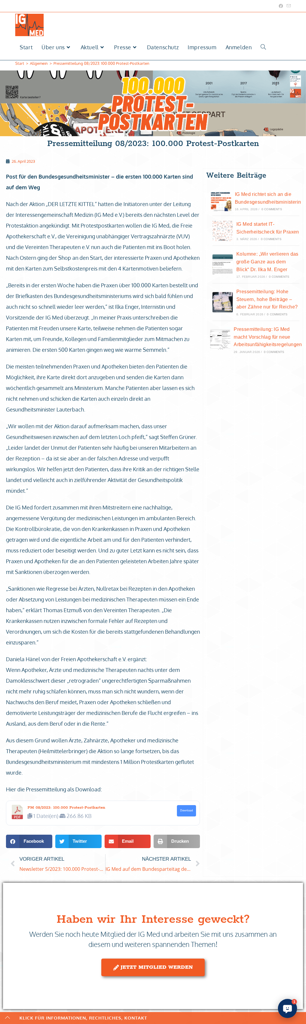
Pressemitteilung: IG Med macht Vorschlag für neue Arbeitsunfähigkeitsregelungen (268, 337)
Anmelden (239, 47)
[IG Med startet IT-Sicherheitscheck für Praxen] (222, 231)
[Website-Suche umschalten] (263, 47)
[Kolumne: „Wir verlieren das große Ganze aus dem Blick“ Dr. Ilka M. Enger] (222, 264)
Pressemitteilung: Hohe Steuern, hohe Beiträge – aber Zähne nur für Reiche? (267, 299)
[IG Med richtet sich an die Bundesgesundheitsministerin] (221, 201)
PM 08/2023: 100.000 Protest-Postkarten (66, 807)
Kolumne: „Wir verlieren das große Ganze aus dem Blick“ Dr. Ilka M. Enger (267, 261)
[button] (29, 841)
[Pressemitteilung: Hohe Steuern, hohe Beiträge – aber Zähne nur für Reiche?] (222, 302)
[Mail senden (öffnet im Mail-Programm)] (288, 6)
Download (186, 810)
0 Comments (271, 209)
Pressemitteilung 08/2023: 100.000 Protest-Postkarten (101, 63)
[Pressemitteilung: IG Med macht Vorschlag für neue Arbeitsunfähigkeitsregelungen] (220, 339)
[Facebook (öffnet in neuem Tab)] (281, 6)
